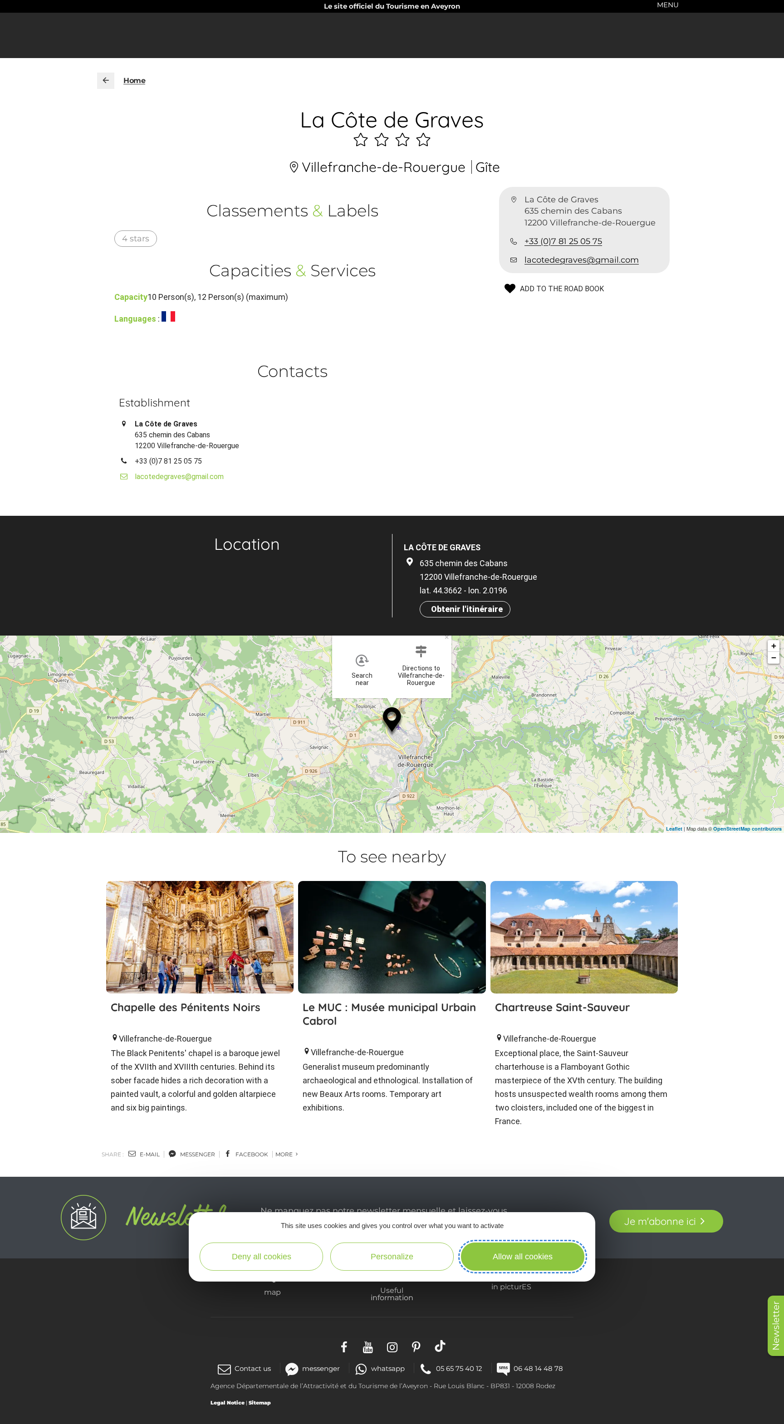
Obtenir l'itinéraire (467, 609)
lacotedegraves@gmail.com (581, 260)
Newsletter (775, 1326)
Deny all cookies (261, 1256)
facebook (251, 1154)
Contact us (253, 1368)
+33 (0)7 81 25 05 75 (563, 241)
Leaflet (674, 828)
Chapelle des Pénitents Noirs (185, 1007)
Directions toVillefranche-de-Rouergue (421, 675)
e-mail (149, 1154)
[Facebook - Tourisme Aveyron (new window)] (344, 1346)
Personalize (392, 1256)
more (284, 1154)
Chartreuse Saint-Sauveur (562, 1007)
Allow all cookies (523, 1256)
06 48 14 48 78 (538, 1368)
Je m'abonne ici (660, 1221)
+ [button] (773, 646)
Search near (362, 679)
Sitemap (260, 1403)
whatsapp (388, 1368)
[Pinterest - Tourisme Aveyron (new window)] (416, 1346)
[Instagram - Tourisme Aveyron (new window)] (392, 1346)
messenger (197, 1154)
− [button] (773, 657)
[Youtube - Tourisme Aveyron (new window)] (368, 1346)
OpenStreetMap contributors (747, 828)
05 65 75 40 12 (459, 1368)
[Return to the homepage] (105, 81)
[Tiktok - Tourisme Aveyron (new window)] (440, 1346)
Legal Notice (228, 1403)
